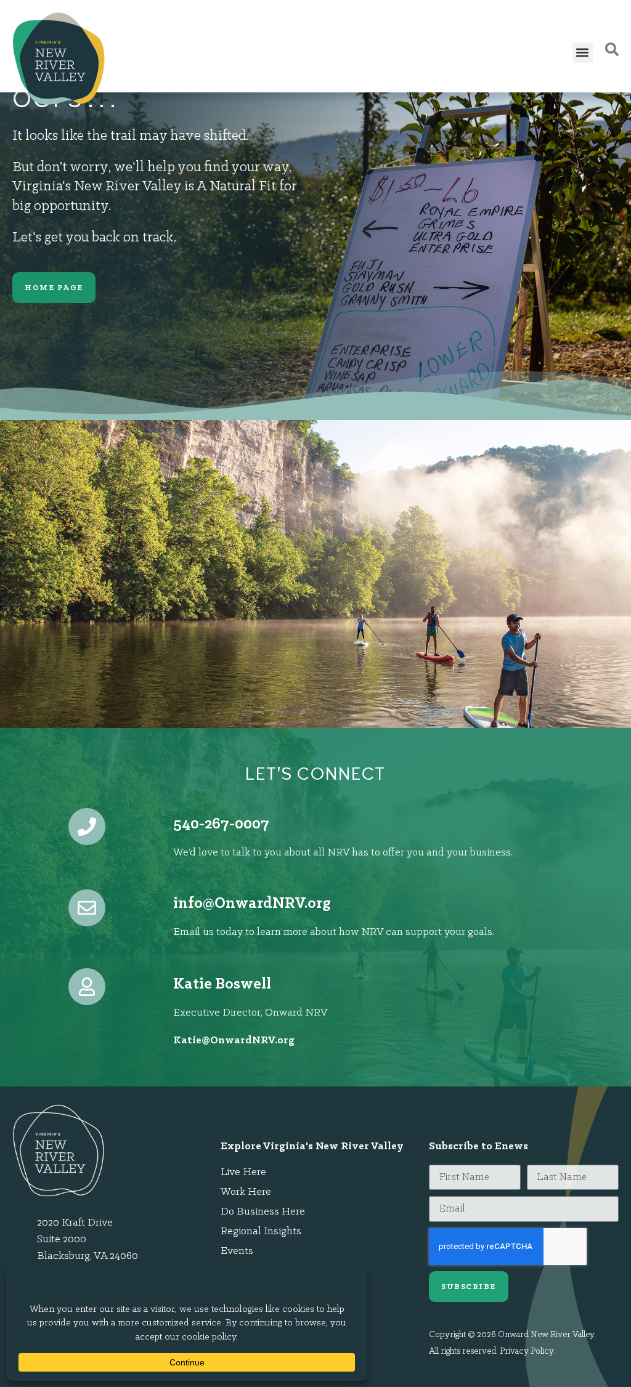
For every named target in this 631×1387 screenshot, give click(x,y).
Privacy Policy (526, 1351)
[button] (582, 52)
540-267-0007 (221, 824)
